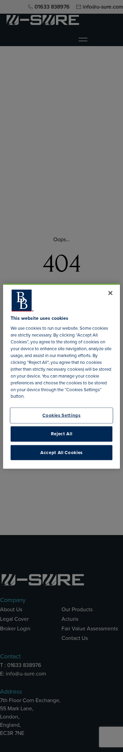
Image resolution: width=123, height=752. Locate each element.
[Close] (110, 292)
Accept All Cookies (61, 452)
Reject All (61, 433)
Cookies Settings (61, 415)
